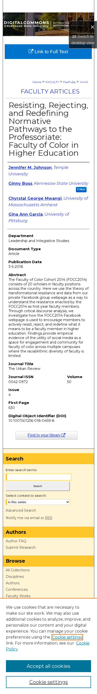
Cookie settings (67, 637)
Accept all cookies (48, 666)
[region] (48, 646)
